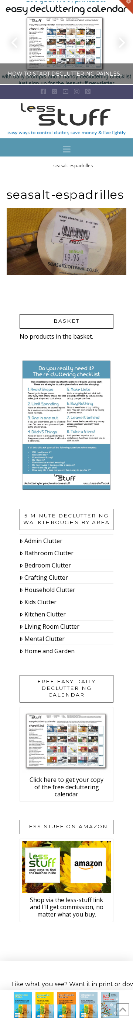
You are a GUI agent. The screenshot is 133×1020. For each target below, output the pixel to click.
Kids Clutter (40, 602)
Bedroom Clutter (47, 565)
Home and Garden (49, 651)
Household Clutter (49, 590)
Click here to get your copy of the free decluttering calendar (66, 787)
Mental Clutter (44, 639)
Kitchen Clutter (45, 614)
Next (117, 42)
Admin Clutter (43, 541)
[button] (67, 149)
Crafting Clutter (46, 577)
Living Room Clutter (51, 626)
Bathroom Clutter (49, 553)
